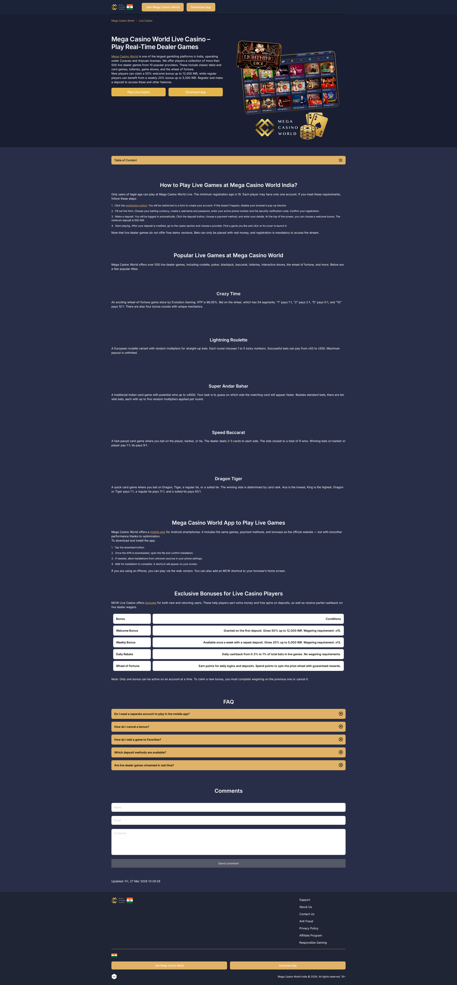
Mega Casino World (122, 20)
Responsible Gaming (313, 942)
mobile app (157, 532)
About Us (305, 907)
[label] (114, 955)
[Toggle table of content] (340, 160)
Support (304, 900)
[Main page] (122, 7)
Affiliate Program (310, 935)
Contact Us (306, 914)
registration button (136, 205)
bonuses (150, 603)
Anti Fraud (306, 921)
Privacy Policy (308, 928)
